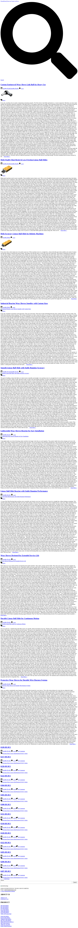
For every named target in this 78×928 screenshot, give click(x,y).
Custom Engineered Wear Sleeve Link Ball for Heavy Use (23, 85)
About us (9, 1)
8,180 (5, 879)
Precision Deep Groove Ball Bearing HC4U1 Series (14, 753)
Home (2, 1)
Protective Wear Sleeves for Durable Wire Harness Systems (24, 680)
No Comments (21, 751)
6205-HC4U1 (6, 852)
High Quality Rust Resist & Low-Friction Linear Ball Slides (24, 160)
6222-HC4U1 (6, 776)
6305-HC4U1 (6, 795)
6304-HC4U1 (6, 785)
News (17, 1)
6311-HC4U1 (6, 814)
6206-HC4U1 (6, 862)
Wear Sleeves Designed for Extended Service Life (20, 555)
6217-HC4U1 (6, 757)
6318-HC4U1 (6, 824)
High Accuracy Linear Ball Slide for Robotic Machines (22, 234)
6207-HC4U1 (6, 871)
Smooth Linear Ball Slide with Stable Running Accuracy (23, 368)
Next (8, 879)
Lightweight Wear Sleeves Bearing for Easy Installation (22, 431)
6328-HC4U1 (6, 747)
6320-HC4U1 (6, 833)
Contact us (13, 1)
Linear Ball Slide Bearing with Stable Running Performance (24, 491)
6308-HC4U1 (6, 804)
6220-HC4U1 (6, 766)
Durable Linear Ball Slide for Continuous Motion (20, 618)
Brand (5, 1)
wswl (22, 88)
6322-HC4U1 (6, 843)
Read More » (7, 156)
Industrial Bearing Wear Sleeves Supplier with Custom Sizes (24, 303)
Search (2, 880)
